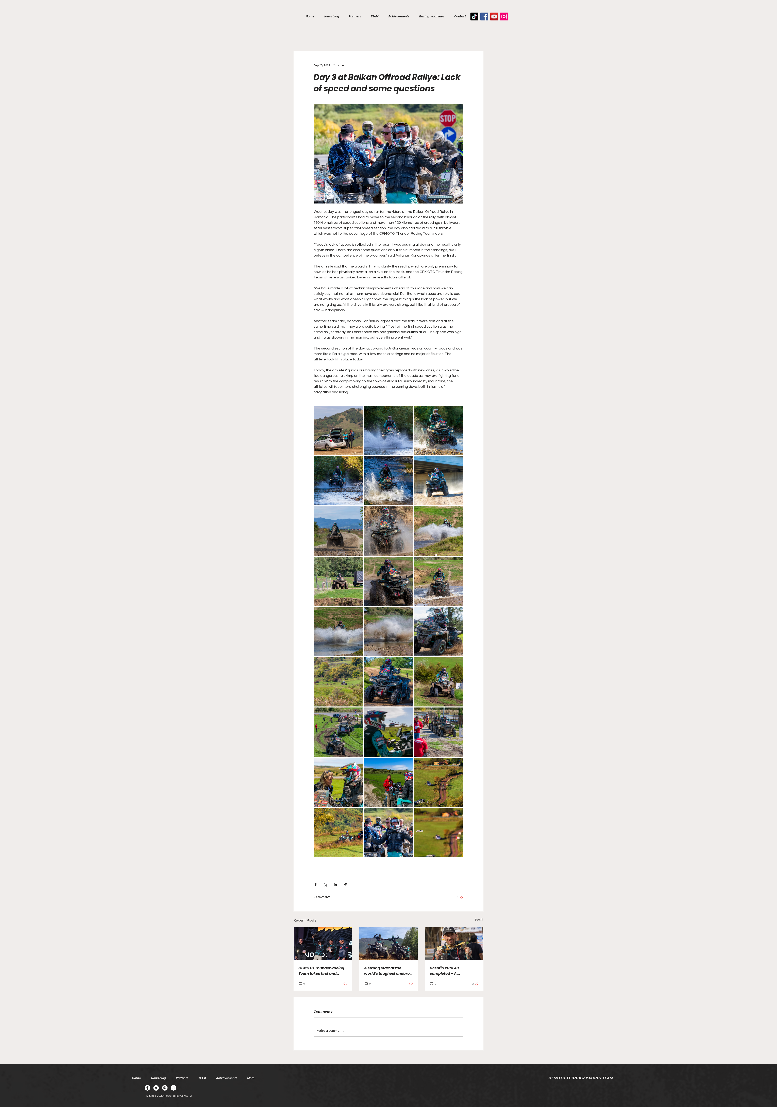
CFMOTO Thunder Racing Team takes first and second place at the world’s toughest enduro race (321, 970)
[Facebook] (484, 16)
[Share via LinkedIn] (335, 884)
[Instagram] (504, 16)
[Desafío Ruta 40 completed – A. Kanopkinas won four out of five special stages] (454, 943)
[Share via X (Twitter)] (325, 884)
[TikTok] (474, 16)
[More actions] (461, 65)
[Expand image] (338, 430)
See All (479, 919)
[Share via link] (345, 884)
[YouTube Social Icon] (494, 16)
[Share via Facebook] (315, 884)
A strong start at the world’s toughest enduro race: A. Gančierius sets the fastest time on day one (387, 970)
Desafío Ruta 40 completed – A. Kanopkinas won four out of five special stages (453, 970)
